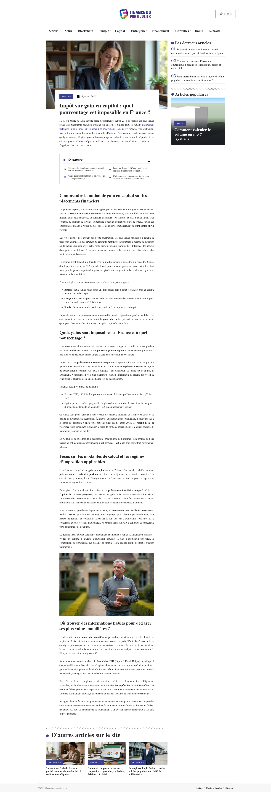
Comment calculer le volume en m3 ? (192, 132)
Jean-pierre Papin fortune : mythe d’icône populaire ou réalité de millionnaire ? (147, 771)
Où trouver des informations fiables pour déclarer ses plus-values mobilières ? (131, 177)
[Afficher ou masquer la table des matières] (116, 160)
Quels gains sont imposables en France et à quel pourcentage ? (86, 177)
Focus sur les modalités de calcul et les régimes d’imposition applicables (130, 169)
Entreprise (55, 762)
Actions (66, 96)
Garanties (96, 762)
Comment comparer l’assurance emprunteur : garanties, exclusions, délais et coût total (106, 771)
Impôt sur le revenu (88, 128)
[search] (221, 13)
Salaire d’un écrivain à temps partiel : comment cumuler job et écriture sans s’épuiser (63, 771)
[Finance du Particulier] (135, 13)
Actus (180, 123)
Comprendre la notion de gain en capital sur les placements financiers (86, 169)
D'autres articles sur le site (86, 734)
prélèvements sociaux (113, 128)
